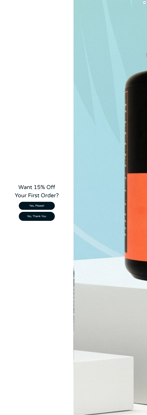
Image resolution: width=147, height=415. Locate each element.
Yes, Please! (36, 205)
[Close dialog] (144, 2)
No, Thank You (36, 216)
